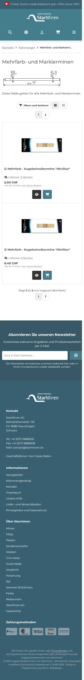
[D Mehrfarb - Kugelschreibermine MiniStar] (42, 145)
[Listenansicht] (63, 105)
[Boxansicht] (55, 105)
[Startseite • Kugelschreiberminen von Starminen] (42, 21)
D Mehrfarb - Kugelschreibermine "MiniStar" (37, 169)
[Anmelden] (42, 32)
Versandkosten (34, 185)
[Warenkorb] (58, 32)
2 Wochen (27, 177)
